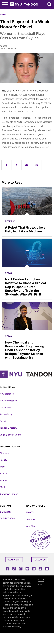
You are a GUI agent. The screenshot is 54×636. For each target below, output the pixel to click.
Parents (3, 480)
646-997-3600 (7, 518)
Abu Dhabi (31, 526)
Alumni (3, 473)
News (3, 14)
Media (3, 487)
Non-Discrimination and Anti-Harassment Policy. (14, 623)
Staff (2, 466)
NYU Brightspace (8, 400)
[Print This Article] (37, 165)
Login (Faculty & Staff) (11, 434)
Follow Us (40, 560)
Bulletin (3, 421)
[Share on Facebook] (6, 165)
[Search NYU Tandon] (50, 5)
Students (4, 453)
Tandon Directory (8, 427)
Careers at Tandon (9, 494)
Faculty (3, 460)
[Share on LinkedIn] (17, 165)
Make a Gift (14, 560)
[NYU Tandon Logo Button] (26, 374)
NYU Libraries (7, 393)
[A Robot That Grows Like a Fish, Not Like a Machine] (27, 201)
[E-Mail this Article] (26, 165)
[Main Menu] (5, 4)
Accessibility (6, 414)
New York (31, 512)
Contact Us (5, 512)
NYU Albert (5, 407)
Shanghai (30, 519)
